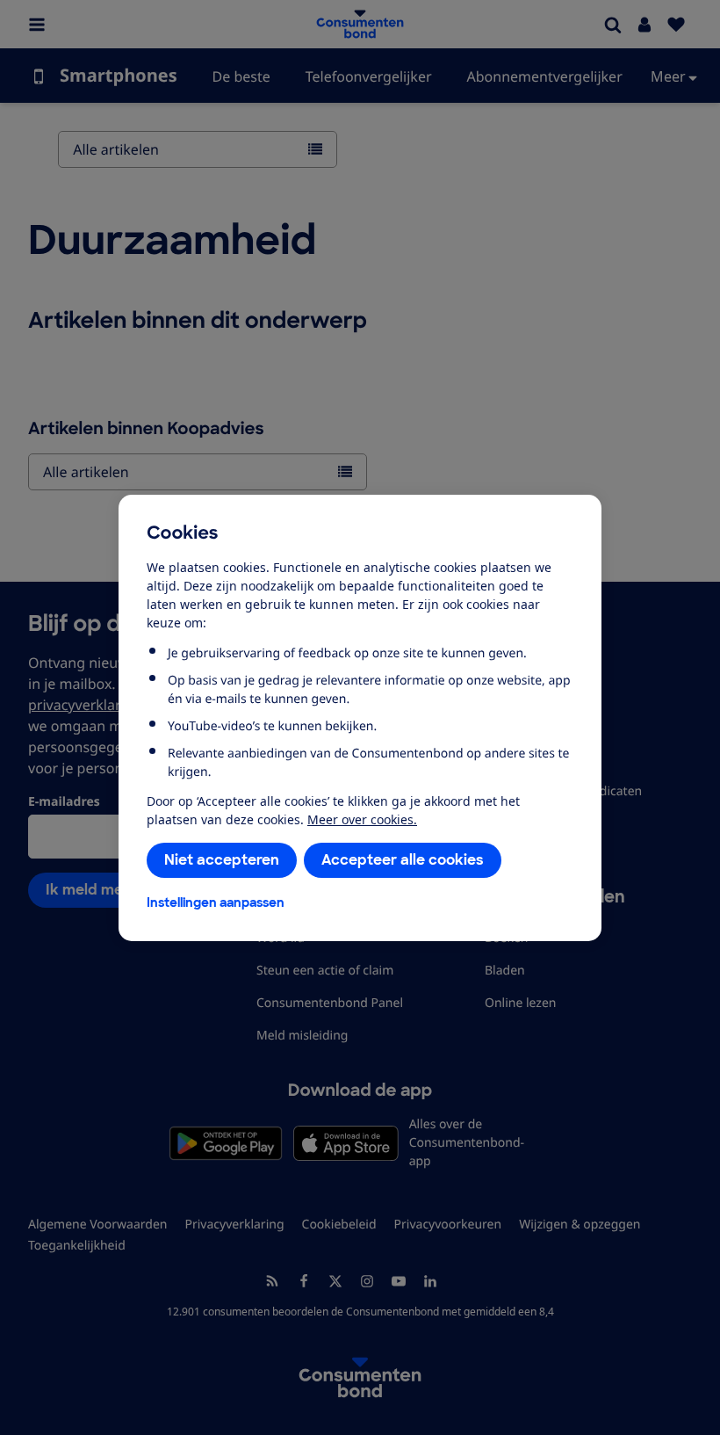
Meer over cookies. (362, 819)
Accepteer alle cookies (402, 860)
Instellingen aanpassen (215, 902)
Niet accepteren (221, 860)
